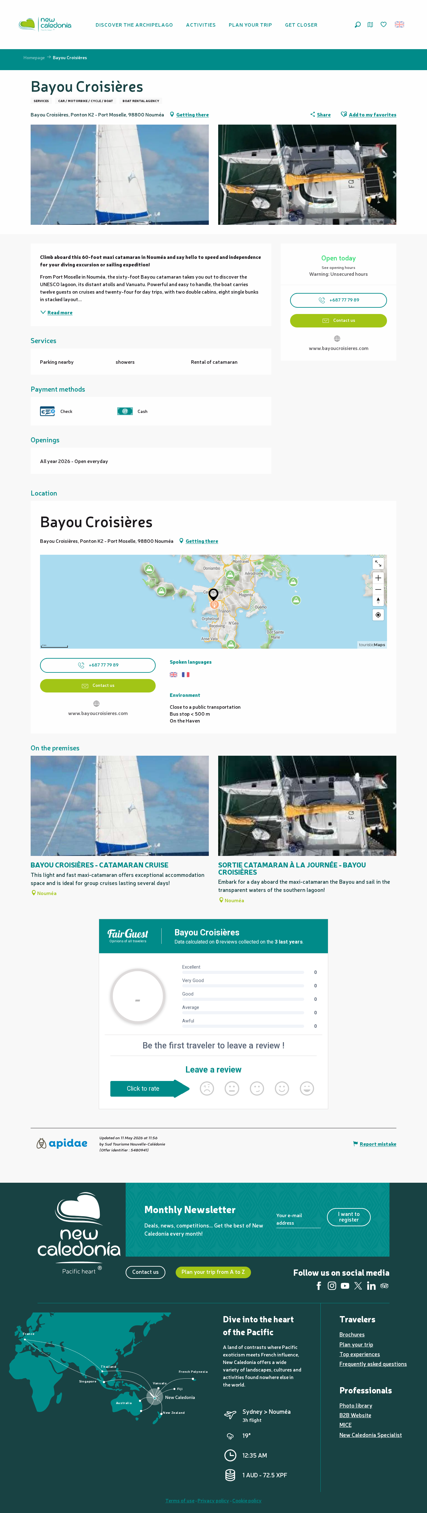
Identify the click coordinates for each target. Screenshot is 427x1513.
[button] (358, 25)
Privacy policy (213, 1500)
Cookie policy (247, 1500)
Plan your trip (356, 1344)
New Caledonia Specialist (370, 1434)
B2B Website (355, 1414)
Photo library (355, 1405)
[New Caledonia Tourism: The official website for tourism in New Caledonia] (44, 24)
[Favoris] (384, 24)
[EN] (400, 24)
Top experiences (359, 1353)
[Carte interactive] (370, 24)
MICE (345, 1424)
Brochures (352, 1334)
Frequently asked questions (373, 1363)
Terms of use (179, 1500)
